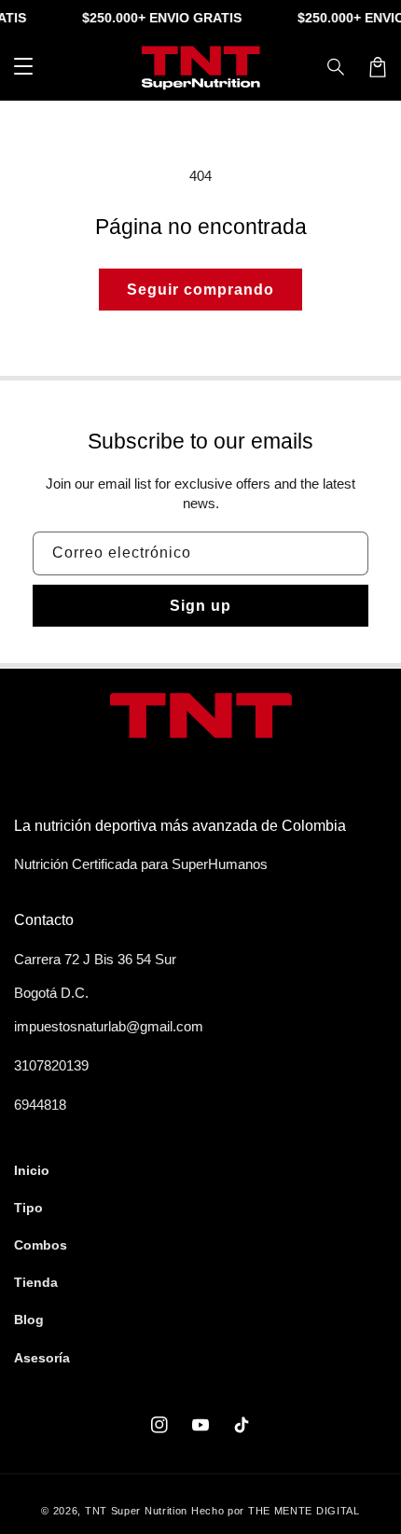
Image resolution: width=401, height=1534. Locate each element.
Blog (29, 1319)
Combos (40, 1244)
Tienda (36, 1282)
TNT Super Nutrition (136, 1510)
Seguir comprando (200, 289)
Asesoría (42, 1357)
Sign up (200, 606)
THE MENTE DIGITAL (304, 1510)
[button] (336, 67)
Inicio (31, 1170)
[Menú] (23, 67)
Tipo (28, 1207)
